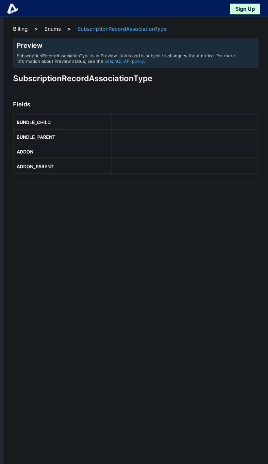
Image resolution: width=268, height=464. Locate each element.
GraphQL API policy (124, 61)
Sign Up (245, 9)
